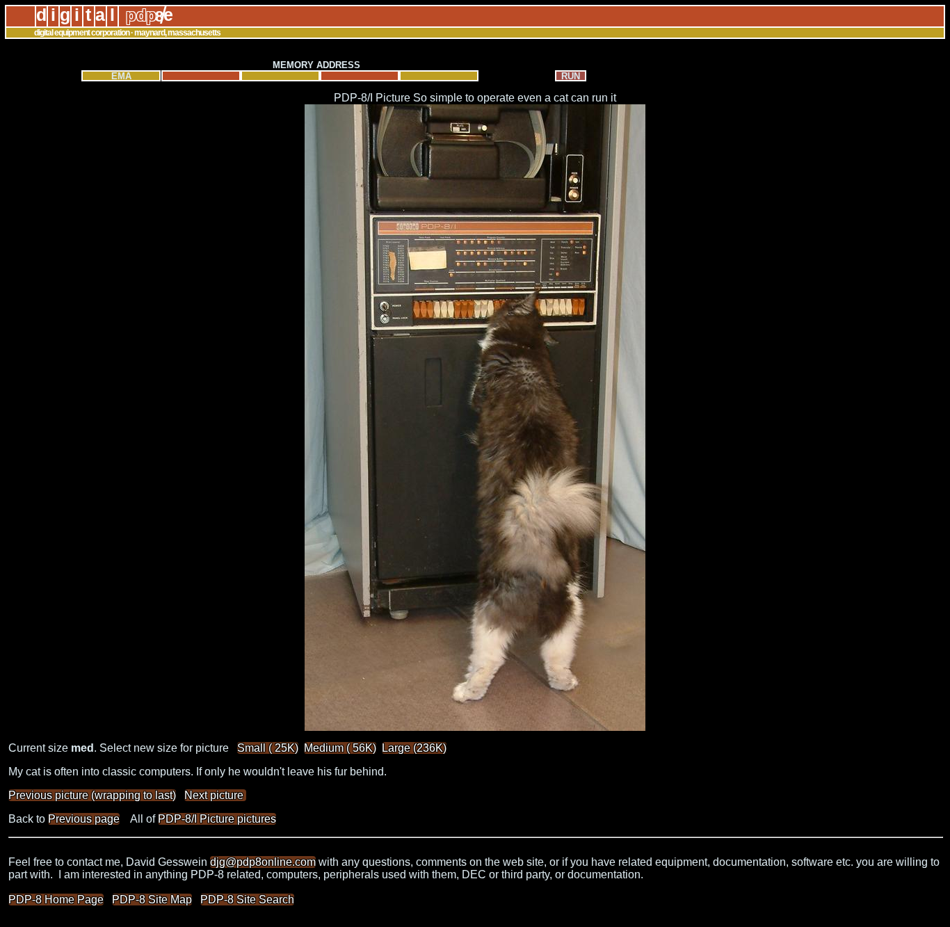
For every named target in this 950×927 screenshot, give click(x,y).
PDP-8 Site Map (152, 899)
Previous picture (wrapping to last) (92, 795)
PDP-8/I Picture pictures (217, 819)
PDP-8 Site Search (247, 899)
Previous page (84, 819)
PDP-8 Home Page (56, 899)
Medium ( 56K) (340, 748)
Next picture (215, 795)
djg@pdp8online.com (263, 862)
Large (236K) (414, 748)
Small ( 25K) (267, 748)
